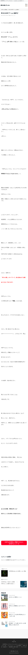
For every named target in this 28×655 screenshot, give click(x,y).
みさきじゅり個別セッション (15, 597)
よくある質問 (18, 645)
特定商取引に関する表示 (13, 646)
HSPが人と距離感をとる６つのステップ (17, 606)
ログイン (16, 560)
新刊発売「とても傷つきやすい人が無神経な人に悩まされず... (17, 624)
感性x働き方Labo (5, 5)
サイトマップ (10, 645)
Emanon (17, 653)
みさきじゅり (12, 15)
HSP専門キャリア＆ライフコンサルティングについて (13, 644)
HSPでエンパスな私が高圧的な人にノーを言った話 (17, 615)
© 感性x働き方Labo (14, 651)
